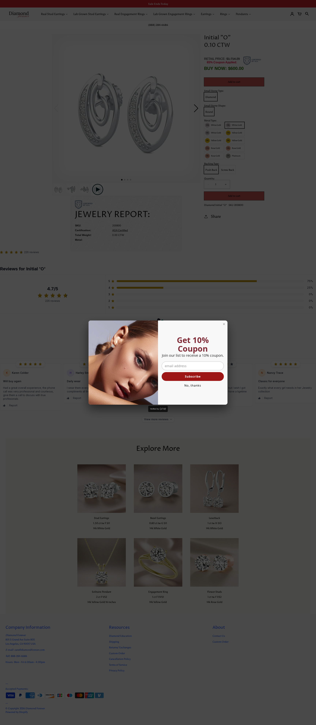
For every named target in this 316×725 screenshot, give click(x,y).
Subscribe (193, 376)
